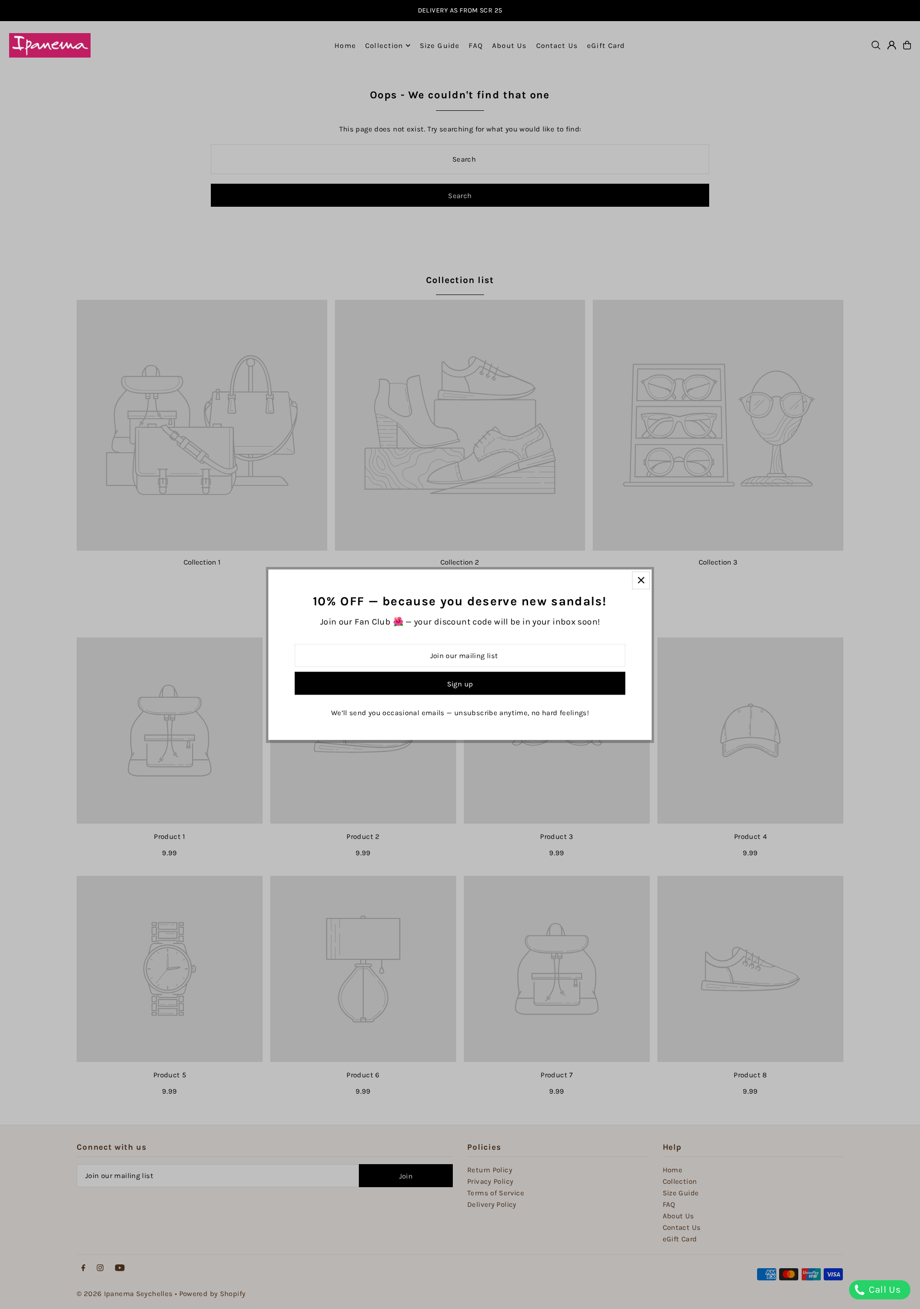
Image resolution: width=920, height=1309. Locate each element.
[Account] (891, 45)
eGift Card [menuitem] (606, 45)
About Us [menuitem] (509, 45)
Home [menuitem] (345, 45)
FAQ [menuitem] (476, 45)
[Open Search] (876, 45)
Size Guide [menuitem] (440, 45)
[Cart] (907, 45)
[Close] (640, 580)
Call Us (883, 1289)
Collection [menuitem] (384, 45)
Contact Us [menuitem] (557, 45)
